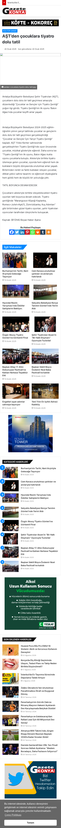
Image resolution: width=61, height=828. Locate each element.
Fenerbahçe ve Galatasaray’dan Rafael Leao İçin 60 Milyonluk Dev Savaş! (37, 719)
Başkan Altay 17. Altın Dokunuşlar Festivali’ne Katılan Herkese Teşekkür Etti (39, 551)
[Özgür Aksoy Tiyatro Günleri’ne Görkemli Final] (15, 324)
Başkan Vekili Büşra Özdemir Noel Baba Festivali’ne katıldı (41, 370)
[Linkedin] (22, 232)
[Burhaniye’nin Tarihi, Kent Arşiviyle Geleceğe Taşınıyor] (15, 260)
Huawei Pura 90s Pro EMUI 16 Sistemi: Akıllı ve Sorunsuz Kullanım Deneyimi (39, 649)
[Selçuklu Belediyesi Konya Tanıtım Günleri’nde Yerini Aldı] (45, 292)
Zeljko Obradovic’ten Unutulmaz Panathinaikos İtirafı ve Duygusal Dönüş (37, 690)
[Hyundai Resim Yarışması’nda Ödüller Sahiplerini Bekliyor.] (15, 292)
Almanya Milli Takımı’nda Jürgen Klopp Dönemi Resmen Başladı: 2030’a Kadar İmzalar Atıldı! (37, 733)
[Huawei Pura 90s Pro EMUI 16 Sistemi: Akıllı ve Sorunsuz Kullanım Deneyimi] (10, 650)
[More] (48, 232)
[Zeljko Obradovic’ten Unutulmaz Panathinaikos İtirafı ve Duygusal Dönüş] (10, 692)
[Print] (37, 232)
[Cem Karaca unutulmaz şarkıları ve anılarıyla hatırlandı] (45, 260)
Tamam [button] (30, 822)
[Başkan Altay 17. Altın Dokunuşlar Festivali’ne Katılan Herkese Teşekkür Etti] (15, 356)
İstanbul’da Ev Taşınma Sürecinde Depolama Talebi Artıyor (34, 2)
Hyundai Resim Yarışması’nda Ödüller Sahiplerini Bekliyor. (13, 305)
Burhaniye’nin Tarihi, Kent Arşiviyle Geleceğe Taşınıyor (15, 274)
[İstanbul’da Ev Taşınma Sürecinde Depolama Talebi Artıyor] (10, 678)
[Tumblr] (42, 232)
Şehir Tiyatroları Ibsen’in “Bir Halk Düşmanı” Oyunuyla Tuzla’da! (44, 338)
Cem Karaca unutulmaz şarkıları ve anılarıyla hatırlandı (43, 274)
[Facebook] (11, 232)
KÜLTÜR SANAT (10, 31)
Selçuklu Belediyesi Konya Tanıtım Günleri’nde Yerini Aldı (45, 305)
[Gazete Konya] (14, 10)
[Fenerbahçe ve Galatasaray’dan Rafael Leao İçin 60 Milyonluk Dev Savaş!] (10, 720)
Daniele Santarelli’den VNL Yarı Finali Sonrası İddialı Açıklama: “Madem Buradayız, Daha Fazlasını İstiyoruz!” (39, 748)
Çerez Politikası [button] (13, 815)
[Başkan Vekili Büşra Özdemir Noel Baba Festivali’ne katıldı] (45, 356)
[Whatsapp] (32, 232)
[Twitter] (17, 232)
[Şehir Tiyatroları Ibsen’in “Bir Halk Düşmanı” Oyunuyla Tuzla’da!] (45, 324)
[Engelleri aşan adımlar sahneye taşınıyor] (15, 391)
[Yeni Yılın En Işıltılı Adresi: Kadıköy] (45, 391)
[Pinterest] (27, 232)
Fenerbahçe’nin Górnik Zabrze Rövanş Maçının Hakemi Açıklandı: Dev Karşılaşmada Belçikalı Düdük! (38, 705)
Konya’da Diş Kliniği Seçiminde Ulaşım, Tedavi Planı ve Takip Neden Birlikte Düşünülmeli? (39, 663)
